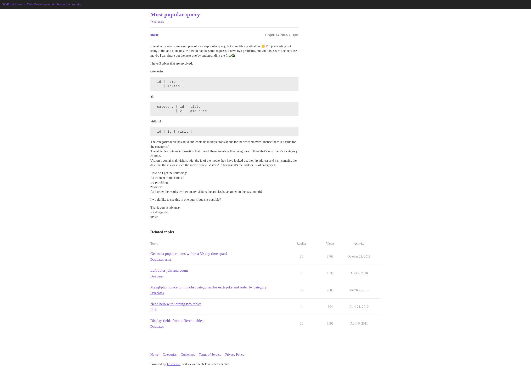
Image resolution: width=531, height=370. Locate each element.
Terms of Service (210, 354)
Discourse (173, 364)
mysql (168, 259)
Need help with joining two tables (175, 304)
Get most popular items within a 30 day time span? (188, 254)
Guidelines (188, 354)
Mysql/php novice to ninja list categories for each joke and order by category (208, 287)
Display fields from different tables (176, 321)
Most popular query (175, 14)
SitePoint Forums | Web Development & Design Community (41, 4)
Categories (170, 354)
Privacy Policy (234, 354)
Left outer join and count (169, 270)
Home (154, 354)
